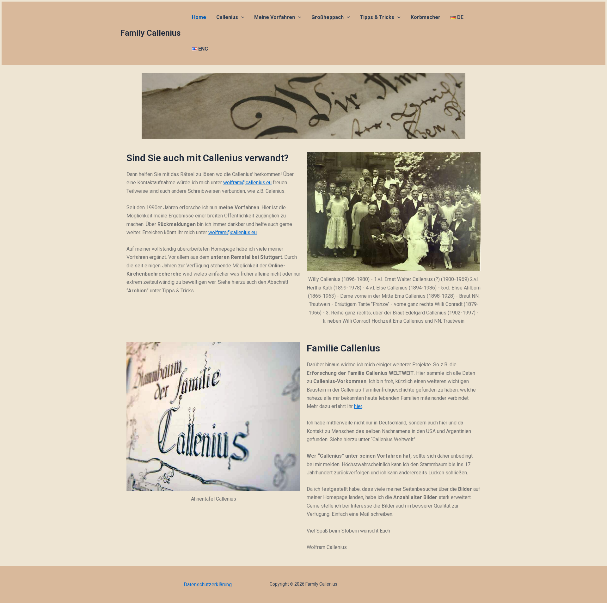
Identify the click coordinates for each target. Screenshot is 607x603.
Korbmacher (425, 17)
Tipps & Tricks (377, 17)
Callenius (227, 17)
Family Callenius (150, 33)
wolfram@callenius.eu (247, 183)
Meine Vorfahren (274, 17)
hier (358, 406)
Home (199, 17)
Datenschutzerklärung (208, 585)
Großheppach (327, 17)
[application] (241, 17)
